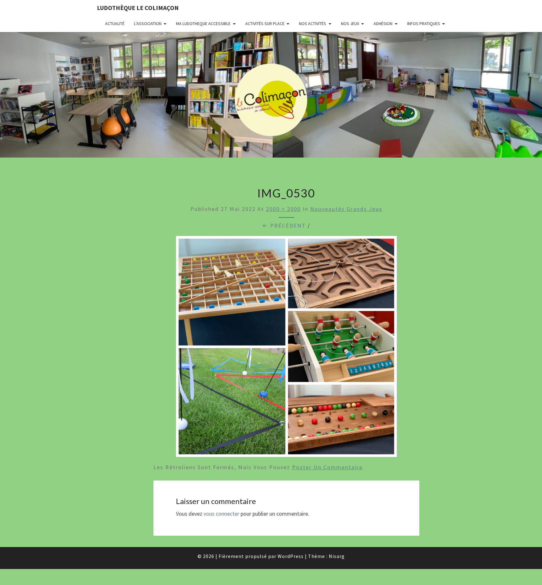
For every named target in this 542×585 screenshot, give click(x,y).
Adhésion (383, 23)
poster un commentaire (327, 467)
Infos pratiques (423, 23)
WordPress (291, 556)
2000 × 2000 (283, 208)
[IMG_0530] (286, 348)
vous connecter (221, 513)
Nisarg (337, 556)
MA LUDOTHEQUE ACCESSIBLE (203, 23)
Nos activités (312, 23)
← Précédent (284, 225)
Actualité (115, 23)
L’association (148, 23)
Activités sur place (264, 23)
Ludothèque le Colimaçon (138, 8)
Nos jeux (350, 23)
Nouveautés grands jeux (346, 208)
